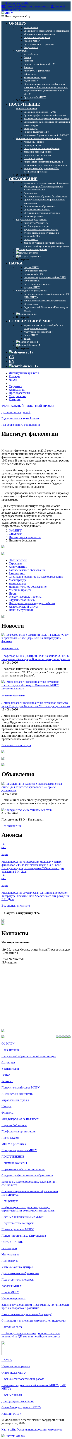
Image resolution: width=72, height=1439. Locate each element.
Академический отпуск (23, 606)
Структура (15, 533)
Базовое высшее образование (27, 570)
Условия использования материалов (39, 1429)
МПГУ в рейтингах (13, 1144)
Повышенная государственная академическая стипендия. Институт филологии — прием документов (31, 787)
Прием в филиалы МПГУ (17, 1229)
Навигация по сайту (17, 16)
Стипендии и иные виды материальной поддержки (33, 1320)
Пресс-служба (10, 1137)
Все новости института (16, 745)
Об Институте (18, 560)
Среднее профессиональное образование (27, 1175)
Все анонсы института (15, 905)
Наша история (10, 1049)
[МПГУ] (7, 13)
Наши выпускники (21, 609)
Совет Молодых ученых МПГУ (21, 1407)
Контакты (15, 399)
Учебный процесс (20, 590)
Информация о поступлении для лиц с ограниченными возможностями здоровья (27, 1209)
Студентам (15, 386)
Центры (6, 1106)
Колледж (14, 376)
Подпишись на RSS (17, 3)
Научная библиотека (14, 1125)
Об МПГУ (15, 530)
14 (3, 845)
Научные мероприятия (15, 1366)
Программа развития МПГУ (19, 1150)
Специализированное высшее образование (36, 576)
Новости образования (13, 695)
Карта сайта (8, 1429)
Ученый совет (10, 1068)
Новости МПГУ (10, 648)
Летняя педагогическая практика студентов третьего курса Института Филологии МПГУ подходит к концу (35, 704)
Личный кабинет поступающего (27, 6)
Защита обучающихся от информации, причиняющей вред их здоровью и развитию (35, 1306)
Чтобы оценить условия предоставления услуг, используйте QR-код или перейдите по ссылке (31, 1335)
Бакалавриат (17, 573)
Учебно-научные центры (17, 1267)
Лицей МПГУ (10, 1292)
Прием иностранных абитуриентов (23, 1235)
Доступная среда (12, 1326)
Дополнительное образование (28, 586)
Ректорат (7, 1081)
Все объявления (11, 825)
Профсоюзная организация (18, 1131)
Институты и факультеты (25, 537)
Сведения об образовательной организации (28, 1056)
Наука (12, 593)
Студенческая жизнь (22, 599)
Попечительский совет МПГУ (20, 1087)
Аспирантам (17, 389)
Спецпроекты (17, 396)
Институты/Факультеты (24, 373)
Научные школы (11, 1394)
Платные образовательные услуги (22, 1216)
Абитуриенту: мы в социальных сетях (28, 809)
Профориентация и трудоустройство (32, 603)
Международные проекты (25, 596)
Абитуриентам (18, 566)
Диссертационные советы (17, 1401)
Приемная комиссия (14, 1162)
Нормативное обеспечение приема (23, 1169)
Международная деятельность (20, 1118)
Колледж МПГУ (11, 1285)
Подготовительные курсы (17, 1223)
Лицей (13, 379)
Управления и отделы (15, 1100)
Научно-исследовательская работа (22, 1378)
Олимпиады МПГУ (13, 1372)
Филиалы (7, 1112)
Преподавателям (19, 392)
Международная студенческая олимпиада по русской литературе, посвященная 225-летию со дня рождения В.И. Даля (35, 896)
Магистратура (18, 580)
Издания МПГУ (11, 1413)
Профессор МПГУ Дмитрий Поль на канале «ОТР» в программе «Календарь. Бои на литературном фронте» (35, 657)
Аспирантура (17, 583)
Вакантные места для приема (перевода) (26, 1314)
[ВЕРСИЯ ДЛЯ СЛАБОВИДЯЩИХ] (21, 352)
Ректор (5, 1074)
